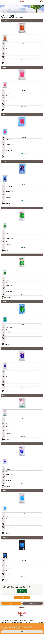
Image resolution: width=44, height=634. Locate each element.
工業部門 (7, 608)
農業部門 (40, 608)
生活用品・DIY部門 (23, 608)
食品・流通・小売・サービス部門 (32, 608)
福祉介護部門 (11, 608)
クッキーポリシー (12, 628)
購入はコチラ (24, 59)
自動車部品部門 (17, 608)
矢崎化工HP (3, 608)
